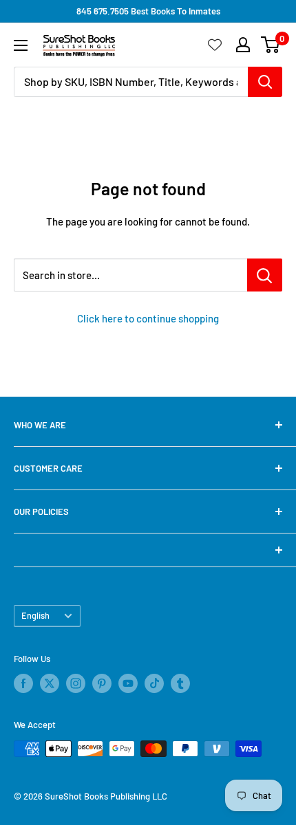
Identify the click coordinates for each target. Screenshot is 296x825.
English (35, 615)
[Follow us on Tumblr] (180, 683)
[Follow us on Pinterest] (102, 683)
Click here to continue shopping (148, 318)
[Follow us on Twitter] (49, 683)
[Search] (265, 82)
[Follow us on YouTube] (128, 683)
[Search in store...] (264, 275)
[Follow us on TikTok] (154, 683)
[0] (270, 44)
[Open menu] (21, 45)
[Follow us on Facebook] (23, 683)
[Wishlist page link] (215, 45)
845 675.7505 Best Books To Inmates (148, 11)
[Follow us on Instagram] (75, 683)
